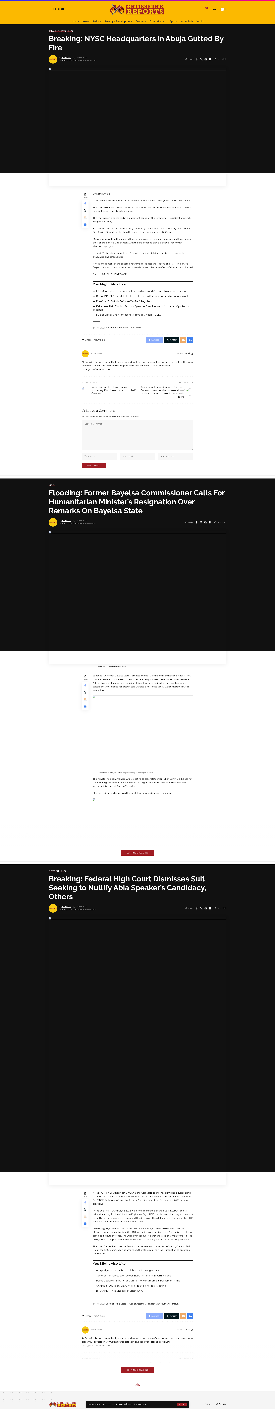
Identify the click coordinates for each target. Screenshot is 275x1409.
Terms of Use (140, 1404)
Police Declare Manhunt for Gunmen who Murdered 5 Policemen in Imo (138, 1280)
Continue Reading (137, 853)
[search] (209, 9)
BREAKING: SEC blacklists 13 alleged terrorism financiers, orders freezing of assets (142, 296)
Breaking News (57, 31)
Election (54, 871)
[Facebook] (55, 9)
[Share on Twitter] (201, 59)
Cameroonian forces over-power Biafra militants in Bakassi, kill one (133, 1275)
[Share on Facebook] (197, 59)
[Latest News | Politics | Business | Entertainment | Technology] (137, 9)
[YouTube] (62, 9)
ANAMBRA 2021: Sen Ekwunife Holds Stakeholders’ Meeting (131, 1285)
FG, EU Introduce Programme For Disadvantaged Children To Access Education (141, 291)
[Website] (185, 354)
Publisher (66, 58)
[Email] (206, 59)
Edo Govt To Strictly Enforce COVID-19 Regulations (125, 301)
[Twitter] (59, 9)
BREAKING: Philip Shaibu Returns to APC (119, 1290)
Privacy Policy (123, 1404)
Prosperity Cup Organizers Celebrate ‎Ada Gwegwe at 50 (128, 1270)
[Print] (210, 59)
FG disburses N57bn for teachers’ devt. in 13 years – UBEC (128, 314)
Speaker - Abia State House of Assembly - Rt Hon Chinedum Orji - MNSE (142, 1304)
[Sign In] (51, 9)
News (70, 31)
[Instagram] (192, 354)
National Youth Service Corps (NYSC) (124, 327)
